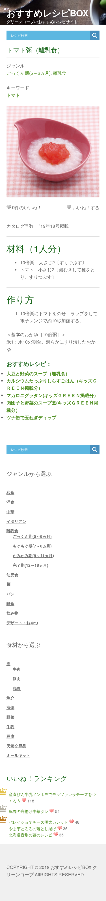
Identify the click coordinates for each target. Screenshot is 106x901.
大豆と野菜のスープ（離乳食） (38, 373)
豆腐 (10, 736)
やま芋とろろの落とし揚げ (32, 828)
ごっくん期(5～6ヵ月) (29, 73)
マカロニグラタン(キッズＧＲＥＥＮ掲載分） (52, 395)
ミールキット (18, 755)
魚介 (10, 697)
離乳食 (59, 73)
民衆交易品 (16, 746)
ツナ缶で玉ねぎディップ (31, 417)
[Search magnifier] (94, 35)
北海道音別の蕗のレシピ (30, 835)
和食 (10, 492)
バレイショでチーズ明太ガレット (38, 822)
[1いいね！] (69, 207)
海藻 (10, 707)
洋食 (10, 502)
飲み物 (12, 613)
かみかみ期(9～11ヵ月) (33, 555)
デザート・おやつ (22, 622)
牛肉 (17, 669)
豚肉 (17, 678)
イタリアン (16, 521)
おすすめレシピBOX (47, 12)
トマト (13, 95)
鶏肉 (17, 688)
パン (10, 594)
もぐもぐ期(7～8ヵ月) (32, 546)
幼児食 (12, 575)
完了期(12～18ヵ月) (30, 565)
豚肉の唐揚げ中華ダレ (28, 811)
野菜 (10, 717)
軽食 (10, 603)
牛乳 (10, 726)
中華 (10, 511)
